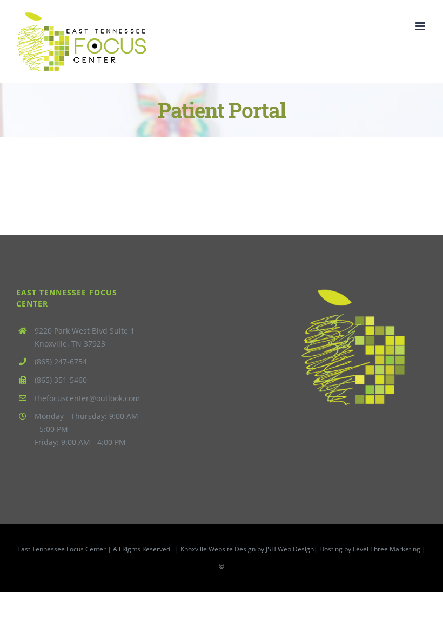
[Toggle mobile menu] (421, 26)
